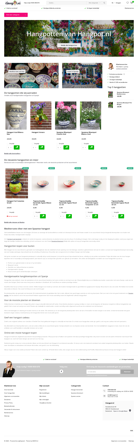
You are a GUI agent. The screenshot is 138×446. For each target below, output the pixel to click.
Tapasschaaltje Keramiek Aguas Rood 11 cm (68, 203)
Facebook (61, 371)
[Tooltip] (124, 74)
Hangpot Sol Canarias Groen (15, 202)
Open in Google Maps (120, 411)
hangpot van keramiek (14, 239)
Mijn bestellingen (44, 393)
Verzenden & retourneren (12, 409)
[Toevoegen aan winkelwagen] (17, 147)
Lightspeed (21, 441)
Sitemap (6, 416)
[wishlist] (128, 3)
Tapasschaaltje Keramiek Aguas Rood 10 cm (120, 203)
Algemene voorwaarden (11, 396)
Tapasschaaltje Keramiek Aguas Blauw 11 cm (42, 203)
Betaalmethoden (9, 406)
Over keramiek (8, 390)
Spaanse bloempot (57, 241)
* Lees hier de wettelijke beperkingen (96, 375)
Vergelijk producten (45, 403)
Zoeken (104, 3)
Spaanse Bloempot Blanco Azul (88, 133)
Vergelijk (11, 143)
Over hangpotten (9, 393)
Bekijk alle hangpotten (69, 45)
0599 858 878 (112, 390)
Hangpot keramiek (77, 390)
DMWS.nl (35, 441)
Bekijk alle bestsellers (12, 153)
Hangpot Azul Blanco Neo (15, 133)
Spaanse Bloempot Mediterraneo (123, 93)
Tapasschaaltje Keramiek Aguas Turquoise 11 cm (91, 203)
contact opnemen (121, 68)
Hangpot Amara (38, 132)
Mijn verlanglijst (44, 399)
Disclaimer (7, 399)
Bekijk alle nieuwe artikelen (14, 222)
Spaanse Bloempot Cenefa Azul (64, 133)
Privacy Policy (8, 403)
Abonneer (127, 372)
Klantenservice (129, 8)
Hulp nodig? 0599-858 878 (31, 3)
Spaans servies (75, 396)
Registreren (42, 390)
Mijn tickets (42, 396)
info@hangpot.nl (113, 395)
